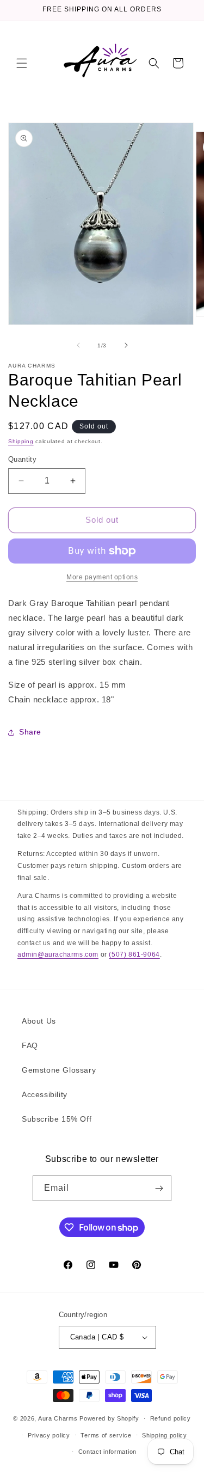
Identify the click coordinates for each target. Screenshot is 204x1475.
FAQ (30, 1045)
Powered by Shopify (109, 1418)
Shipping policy (164, 1435)
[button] (22, 63)
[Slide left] (78, 345)
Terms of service (106, 1435)
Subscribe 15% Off (56, 1119)
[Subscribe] (159, 1188)
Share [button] (30, 731)
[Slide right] (126, 345)
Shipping (21, 441)
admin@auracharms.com (57, 954)
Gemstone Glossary (59, 1070)
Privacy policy (49, 1435)
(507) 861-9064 (134, 954)
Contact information (107, 1451)
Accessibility (44, 1094)
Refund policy (170, 1418)
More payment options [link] (102, 577)
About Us (39, 1021)
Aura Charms (58, 1418)
